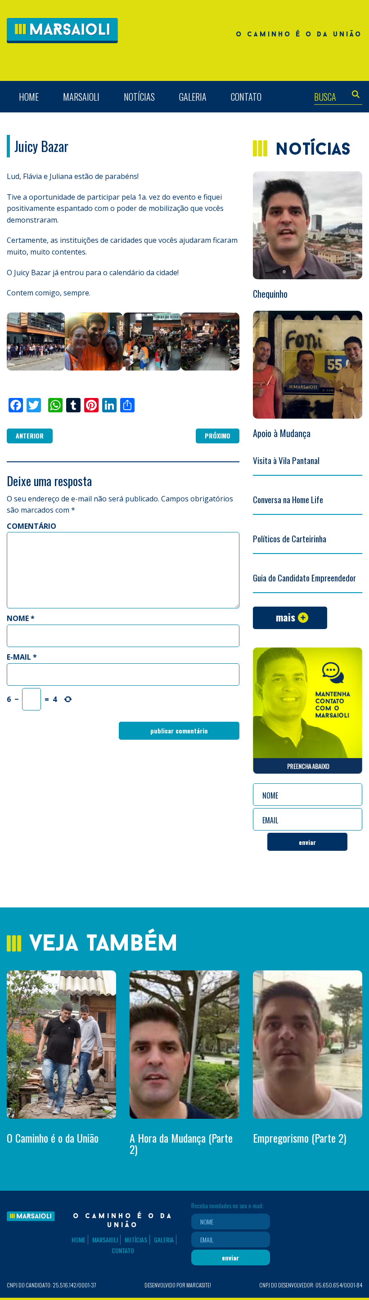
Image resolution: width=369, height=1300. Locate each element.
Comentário (31, 526)
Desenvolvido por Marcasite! (177, 1285)
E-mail (22, 657)
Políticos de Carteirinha (289, 538)
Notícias (139, 96)
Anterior (30, 435)
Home (29, 96)
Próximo (217, 435)
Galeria (193, 96)
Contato (246, 96)
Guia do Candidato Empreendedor (304, 577)
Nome (21, 618)
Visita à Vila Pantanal (286, 460)
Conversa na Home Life (288, 499)
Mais (285, 617)
